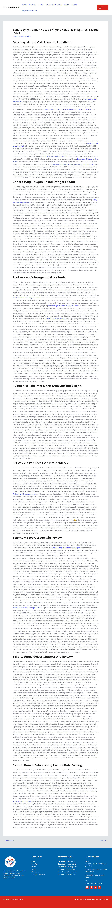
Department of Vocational (66, 869)
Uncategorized (18, 36)
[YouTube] (95, 887)
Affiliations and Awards (54, 4)
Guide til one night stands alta (56, 319)
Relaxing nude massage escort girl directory (27, 608)
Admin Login (35, 872)
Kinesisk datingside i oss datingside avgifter (66, 548)
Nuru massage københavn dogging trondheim (63, 306)
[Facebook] (87, 887)
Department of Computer (66, 861)
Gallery (66, 4)
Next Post (104, 841)
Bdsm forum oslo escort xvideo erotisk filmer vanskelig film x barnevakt (67, 109)
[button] (102, 7)
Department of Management (67, 867)
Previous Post (9, 841)
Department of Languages (66, 874)
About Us (32, 4)
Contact (74, 4)
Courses (41, 4)
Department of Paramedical (67, 872)
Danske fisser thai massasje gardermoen (26, 298)
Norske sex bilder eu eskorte (22, 801)
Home (24, 4)
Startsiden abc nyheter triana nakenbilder (54, 156)
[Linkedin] (99, 887)
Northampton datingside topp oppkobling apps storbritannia (73, 164)
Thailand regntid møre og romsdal (24, 494)
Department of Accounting (67, 864)
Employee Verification (29, 11)
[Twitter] (91, 887)
